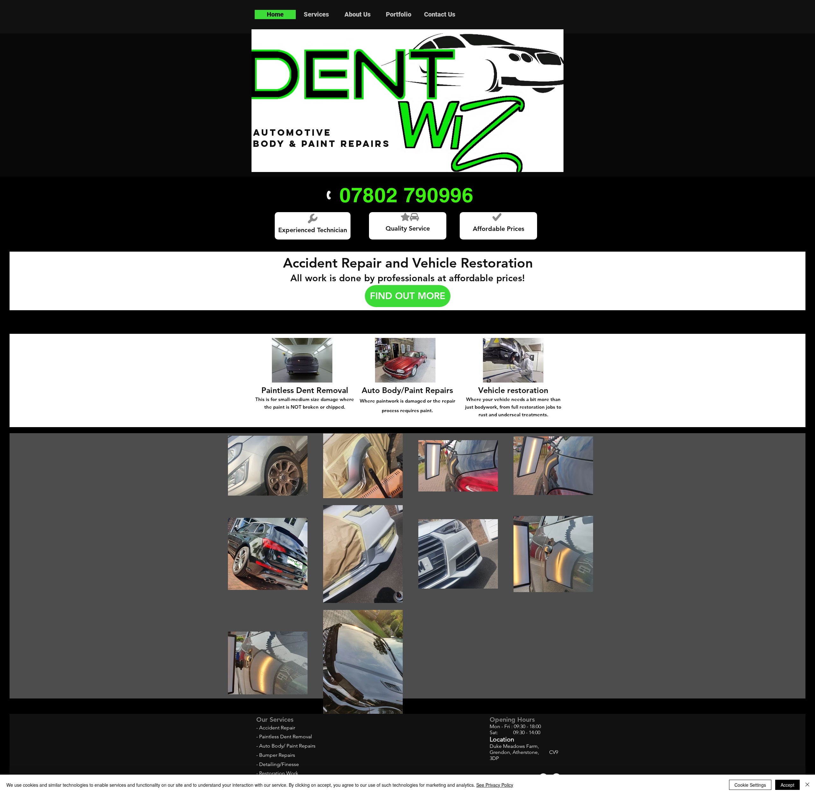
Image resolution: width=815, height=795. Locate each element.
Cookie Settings (750, 785)
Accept (787, 785)
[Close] (807, 785)
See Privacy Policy (494, 785)
